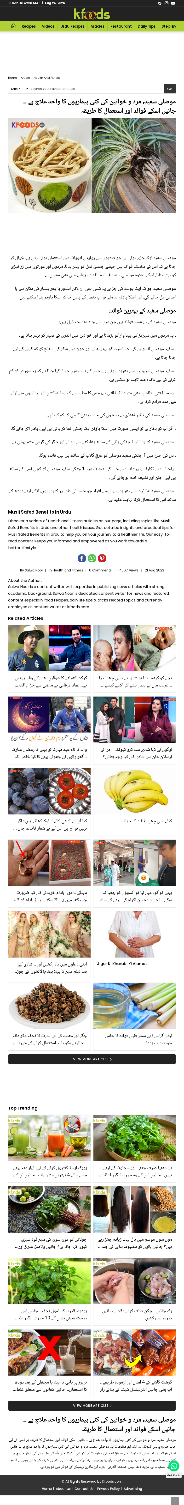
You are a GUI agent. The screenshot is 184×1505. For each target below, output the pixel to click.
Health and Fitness (68, 570)
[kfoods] (92, 14)
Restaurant (121, 26)
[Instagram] (166, 3)
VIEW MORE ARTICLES (90, 1059)
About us (63, 1488)
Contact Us (84, 1488)
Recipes (29, 26)
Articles (97, 26)
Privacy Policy (108, 1488)
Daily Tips (147, 26)
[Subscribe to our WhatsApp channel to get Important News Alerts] (173, 1466)
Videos (48, 26)
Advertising (133, 1488)
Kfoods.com (112, 1481)
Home (47, 1488)
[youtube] (173, 3)
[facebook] (159, 3)
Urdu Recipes (73, 26)
